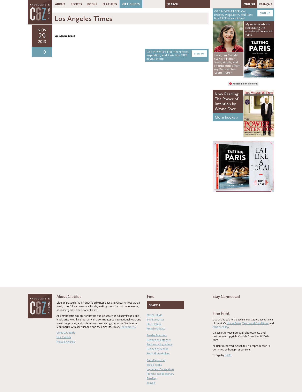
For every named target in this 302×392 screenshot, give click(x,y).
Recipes (76, 4)
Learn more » (128, 327)
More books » (226, 117)
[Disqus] (131, 123)
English (249, 4)
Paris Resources (156, 360)
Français (265, 4)
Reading (151, 378)
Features (110, 4)
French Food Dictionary (160, 374)
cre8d (228, 355)
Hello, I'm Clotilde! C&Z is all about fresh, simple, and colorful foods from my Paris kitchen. (227, 63)
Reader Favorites (157, 335)
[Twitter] (219, 4)
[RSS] (237, 4)
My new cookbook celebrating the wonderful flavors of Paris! (258, 29)
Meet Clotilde (154, 315)
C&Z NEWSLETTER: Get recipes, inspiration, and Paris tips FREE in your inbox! (175, 55)
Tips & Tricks (154, 365)
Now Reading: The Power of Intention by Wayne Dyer (227, 101)
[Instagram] (231, 4)
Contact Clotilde (65, 332)
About (60, 4)
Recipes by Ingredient (159, 344)
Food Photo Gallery (158, 353)
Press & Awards (65, 341)
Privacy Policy (220, 327)
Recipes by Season (157, 349)
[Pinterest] (225, 4)
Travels (151, 383)
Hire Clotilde (63, 337)
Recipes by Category (159, 340)
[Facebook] (213, 4)
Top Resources (155, 319)
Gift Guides (131, 4)
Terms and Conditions (255, 323)
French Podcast (156, 328)
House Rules (234, 323)
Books (92, 4)
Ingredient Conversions (160, 369)
